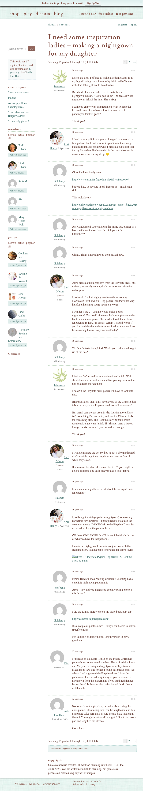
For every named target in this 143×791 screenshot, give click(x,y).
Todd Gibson (22, 147)
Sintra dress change (18, 92)
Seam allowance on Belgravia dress (18, 114)
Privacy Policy (51, 783)
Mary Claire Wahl (21, 220)
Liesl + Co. (68, 783)
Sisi (20, 199)
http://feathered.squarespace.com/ (90, 618)
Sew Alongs (22, 295)
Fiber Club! (21, 313)
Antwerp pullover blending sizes (17, 104)
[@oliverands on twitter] (28, 359)
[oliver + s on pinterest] (10, 359)
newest (12, 134)
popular (30, 134)
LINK (133, 70)
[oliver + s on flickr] (16, 359)
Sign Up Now (93, 3)
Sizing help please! (18, 121)
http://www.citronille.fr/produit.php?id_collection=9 (100, 179)
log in (133, 24)
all (9, 138)
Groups (12, 237)
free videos (106, 14)
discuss (43, 14)
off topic (64, 24)
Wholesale (20, 783)
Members (14, 129)
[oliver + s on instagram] (10, 363)
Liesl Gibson (22, 165)
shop (15, 14)
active (21, 134)
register (122, 24)
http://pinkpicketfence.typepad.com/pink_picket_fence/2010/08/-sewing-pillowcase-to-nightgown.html (107, 206)
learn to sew (88, 14)
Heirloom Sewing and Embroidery (18, 335)
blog (58, 14)
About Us (34, 783)
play (28, 14)
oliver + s (21, 29)
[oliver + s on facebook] (22, 359)
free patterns (124, 14)
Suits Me (23, 181)
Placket (12, 97)
